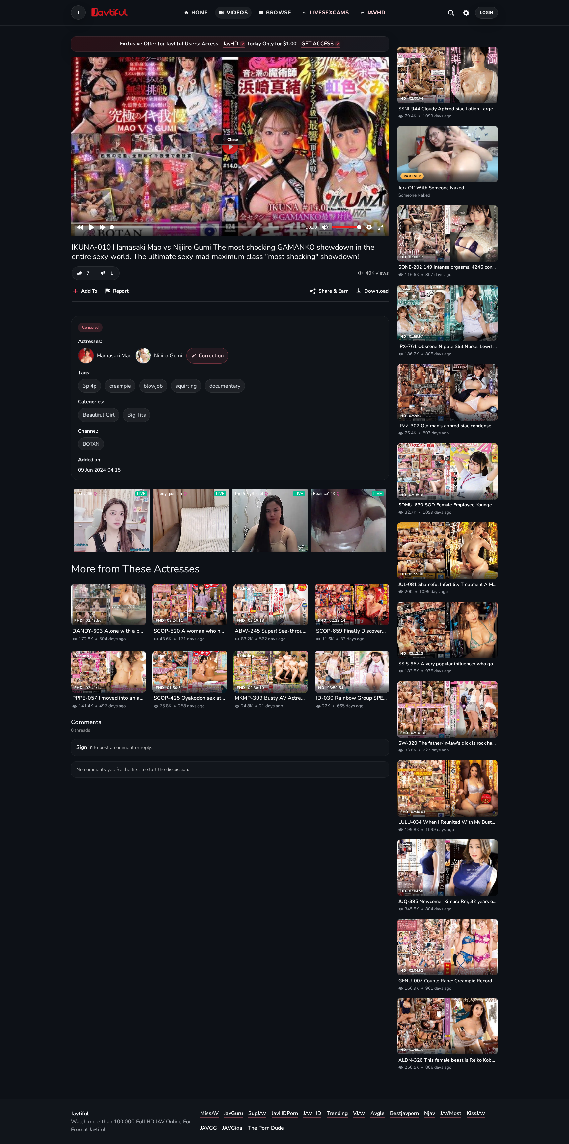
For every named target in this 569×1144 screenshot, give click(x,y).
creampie (120, 386)
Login (486, 12)
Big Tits (136, 415)
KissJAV (476, 1113)
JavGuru (233, 1113)
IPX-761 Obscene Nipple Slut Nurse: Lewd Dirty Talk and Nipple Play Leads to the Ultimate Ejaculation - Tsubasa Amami (447, 346)
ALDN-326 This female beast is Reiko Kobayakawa (447, 1060)
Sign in (84, 747)
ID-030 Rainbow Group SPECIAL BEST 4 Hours (352, 698)
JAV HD (312, 1113)
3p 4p (89, 386)
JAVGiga (232, 1127)
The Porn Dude (266, 1127)
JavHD (230, 43)
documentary (224, 386)
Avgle (377, 1113)
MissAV (209, 1113)
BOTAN (91, 443)
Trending (337, 1113)
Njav (429, 1113)
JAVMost (450, 1113)
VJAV (359, 1113)
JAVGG (208, 1127)
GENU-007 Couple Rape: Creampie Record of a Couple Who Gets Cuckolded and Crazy (447, 980)
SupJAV (257, 1113)
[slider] (206, 227)
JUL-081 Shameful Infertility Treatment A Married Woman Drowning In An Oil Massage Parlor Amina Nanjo (447, 584)
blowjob (153, 386)
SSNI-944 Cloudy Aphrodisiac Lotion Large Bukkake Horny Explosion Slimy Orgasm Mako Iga (447, 108)
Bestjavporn (404, 1113)
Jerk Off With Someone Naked (431, 187)
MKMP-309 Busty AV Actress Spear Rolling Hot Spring (271, 698)
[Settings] (466, 12)
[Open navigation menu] (78, 12)
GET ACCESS (317, 43)
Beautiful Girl (99, 415)
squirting (186, 386)
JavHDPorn (285, 1113)
